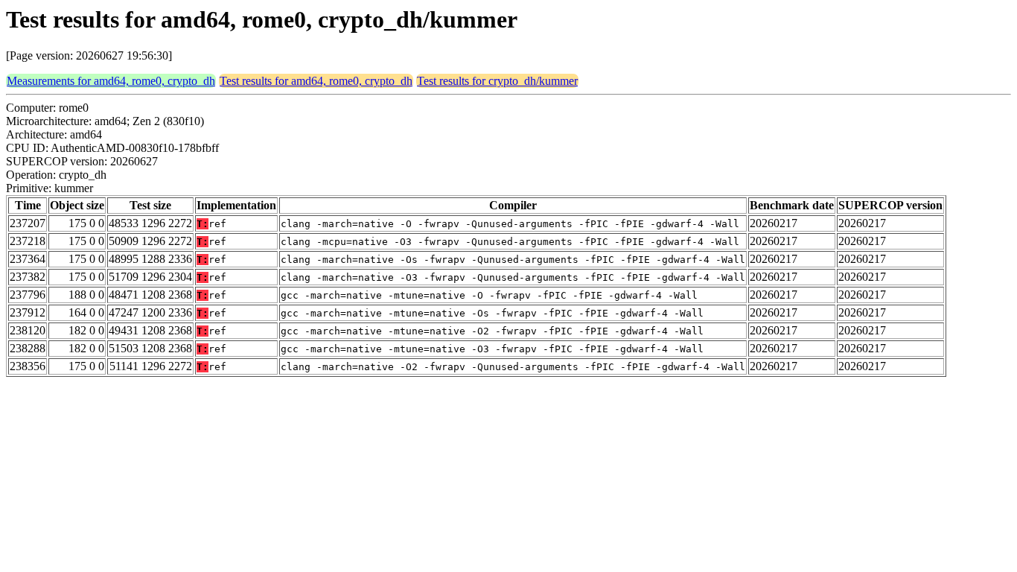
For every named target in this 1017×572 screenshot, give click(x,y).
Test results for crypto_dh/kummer (497, 80)
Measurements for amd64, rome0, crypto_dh (111, 80)
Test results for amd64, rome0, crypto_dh (316, 80)
